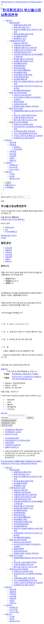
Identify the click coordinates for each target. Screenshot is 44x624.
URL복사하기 (6, 235)
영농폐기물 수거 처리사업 (23, 59)
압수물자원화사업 (20, 79)
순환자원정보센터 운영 (22, 52)
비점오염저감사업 (20, 104)
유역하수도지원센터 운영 (23, 124)
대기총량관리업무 (20, 36)
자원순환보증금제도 (21, 77)
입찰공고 (17, 147)
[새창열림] (22, 463)
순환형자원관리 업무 (17, 41)
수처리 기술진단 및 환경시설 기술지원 (28, 136)
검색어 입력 (5, 197)
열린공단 (8, 140)
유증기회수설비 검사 (21, 27)
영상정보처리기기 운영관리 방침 (17, 440)
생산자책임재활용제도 (22, 70)
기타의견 (10, 409)
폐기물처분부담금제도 (22, 90)
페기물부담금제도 (20, 63)
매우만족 (10, 400)
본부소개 (8, 172)
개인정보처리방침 (12, 438)
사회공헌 (12, 156)
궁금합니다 (13, 165)
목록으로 (4, 369)
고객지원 (8, 163)
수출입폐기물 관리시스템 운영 (25, 47)
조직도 (12, 176)
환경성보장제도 (20, 68)
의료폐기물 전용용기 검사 (23, 61)
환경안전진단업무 (16, 108)
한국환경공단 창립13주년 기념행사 (25, 374)
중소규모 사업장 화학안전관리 (25, 115)
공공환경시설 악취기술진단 (24, 138)
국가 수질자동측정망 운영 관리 (25, 133)
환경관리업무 (14, 23)
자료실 (12, 158)
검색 (2, 201)
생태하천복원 (19, 102)
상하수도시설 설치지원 (22, 95)
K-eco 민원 (13, 167)
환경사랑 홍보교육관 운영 (23, 34)
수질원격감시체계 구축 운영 (24, 131)
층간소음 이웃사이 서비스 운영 (25, 120)
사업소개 (8, 20)
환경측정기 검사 (20, 38)
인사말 (12, 174)
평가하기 (4, 413)
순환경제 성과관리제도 (22, 45)
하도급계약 (18, 149)
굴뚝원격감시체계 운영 (22, 25)
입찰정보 (12, 145)
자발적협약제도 (20, 66)
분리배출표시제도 (20, 72)
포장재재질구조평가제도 (23, 75)
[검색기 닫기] (2, 193)
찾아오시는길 (14, 178)
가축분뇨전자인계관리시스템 (25, 50)
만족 (9, 402)
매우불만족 (11, 407)
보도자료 (12, 154)
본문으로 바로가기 (8, 2)
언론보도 (12, 151)
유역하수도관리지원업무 (18, 122)
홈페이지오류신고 (12, 447)
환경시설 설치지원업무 (18, 93)
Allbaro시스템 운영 (21, 43)
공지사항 (12, 142)
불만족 (9, 404)
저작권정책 (9, 443)
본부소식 (12, 160)
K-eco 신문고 (14, 169)
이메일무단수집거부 (13, 445)
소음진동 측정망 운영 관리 (24, 117)
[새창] (9, 227)
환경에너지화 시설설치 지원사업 (26, 106)
